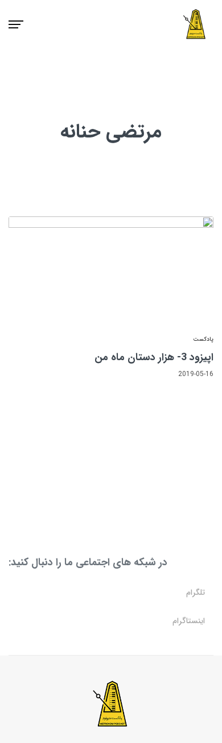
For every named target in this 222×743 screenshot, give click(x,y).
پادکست (203, 339)
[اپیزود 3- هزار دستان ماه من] (111, 301)
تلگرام (195, 592)
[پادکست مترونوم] (194, 24)
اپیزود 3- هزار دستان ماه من (153, 357)
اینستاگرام (188, 621)
